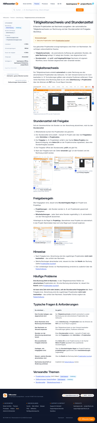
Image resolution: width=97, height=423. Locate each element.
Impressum (61, 417)
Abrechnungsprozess (12, 37)
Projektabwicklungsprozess (14, 39)
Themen (36, 4)
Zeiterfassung (19, 17)
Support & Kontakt (55, 406)
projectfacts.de (88, 406)
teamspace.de (78, 406)
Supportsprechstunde (57, 408)
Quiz (17, 408)
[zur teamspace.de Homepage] (72, 4)
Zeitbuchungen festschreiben (46, 379)
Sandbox (53, 411)
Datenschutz (69, 417)
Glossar (42, 406)
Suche (28, 406)
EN (60, 4)
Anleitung (18, 27)
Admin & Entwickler (9, 411)
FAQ (28, 408)
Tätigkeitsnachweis (53, 382)
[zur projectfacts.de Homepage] (87, 4)
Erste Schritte (27, 4)
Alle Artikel (35, 406)
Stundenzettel (40, 382)
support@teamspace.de (71, 395)
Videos (52, 4)
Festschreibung (41, 269)
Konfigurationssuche (33, 411)
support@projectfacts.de (81, 408)
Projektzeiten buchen (62, 40)
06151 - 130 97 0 (88, 395)
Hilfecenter (6, 17)
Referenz (33, 408)
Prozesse (45, 4)
